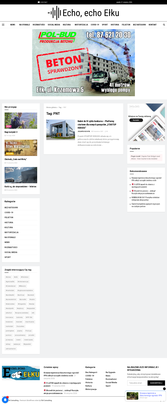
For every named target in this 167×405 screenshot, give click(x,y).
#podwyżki (10, 295)
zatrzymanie (11, 349)
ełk (33, 313)
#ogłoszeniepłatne (25, 290)
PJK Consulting (13, 400)
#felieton (24, 277)
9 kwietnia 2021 (98, 131)
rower (18, 340)
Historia (115, 25)
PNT (64, 107)
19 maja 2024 (10, 135)
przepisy (9, 340)
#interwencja (23, 281)
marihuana (29, 322)
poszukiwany (20, 335)
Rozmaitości (39, 25)
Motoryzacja (81, 25)
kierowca (9, 317)
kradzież (9, 322)
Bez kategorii (139, 25)
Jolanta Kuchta (84, 131)
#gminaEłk (10, 281)
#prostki (23, 299)
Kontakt (44, 2)
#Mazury (22, 286)
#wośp (31, 304)
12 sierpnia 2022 (11, 163)
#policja (21, 295)
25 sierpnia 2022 (11, 190)
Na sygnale (24, 25)
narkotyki (9, 326)
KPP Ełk (29, 317)
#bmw (8, 277)
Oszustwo (20, 326)
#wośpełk (10, 308)
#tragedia (22, 304)
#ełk (16, 277)
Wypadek (27, 344)
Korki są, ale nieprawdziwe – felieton (20, 186)
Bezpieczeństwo (21, 313)
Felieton (126, 25)
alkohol (9, 313)
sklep (8, 344)
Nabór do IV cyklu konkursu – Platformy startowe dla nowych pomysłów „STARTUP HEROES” (97, 124)
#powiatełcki (11, 299)
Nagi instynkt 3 (11, 132)
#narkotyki (10, 290)
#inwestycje (11, 286)
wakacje (17, 344)
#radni (32, 299)
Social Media (54, 25)
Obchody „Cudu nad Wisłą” (16, 159)
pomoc (9, 335)
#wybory (20, 308)
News (12, 25)
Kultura (67, 25)
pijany (19, 331)
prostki (31, 335)
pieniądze (10, 331)
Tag (60, 107)
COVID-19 (95, 25)
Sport (105, 25)
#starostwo (10, 304)
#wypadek (31, 308)
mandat (19, 322)
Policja (28, 331)
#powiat (31, 295)
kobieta (20, 317)
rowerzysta (28, 340)
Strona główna (51, 107)
